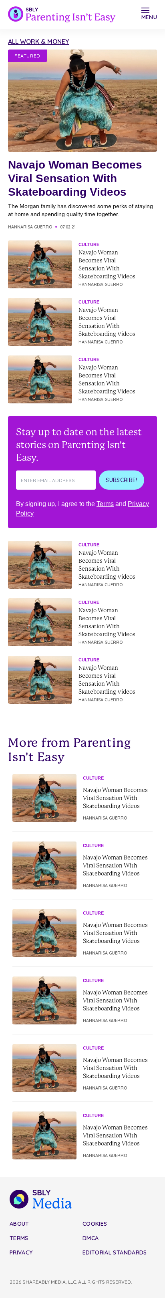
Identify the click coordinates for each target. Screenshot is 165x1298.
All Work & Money (38, 42)
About (19, 1223)
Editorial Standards (114, 1252)
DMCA (90, 1238)
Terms (105, 503)
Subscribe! (121, 480)
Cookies (94, 1223)
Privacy (21, 1252)
